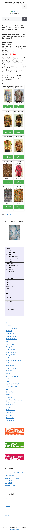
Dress (7, 282)
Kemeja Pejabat (10, 271)
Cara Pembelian (10, 475)
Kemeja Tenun (9, 263)
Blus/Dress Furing (11, 386)
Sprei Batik (8, 297)
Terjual (7, 314)
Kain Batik (8, 248)
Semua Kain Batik (11, 328)
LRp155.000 (19, 182)
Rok (7, 284)
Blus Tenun (8, 280)
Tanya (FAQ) (8, 483)
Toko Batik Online (10, 485)
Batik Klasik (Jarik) (10, 252)
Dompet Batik (9, 305)
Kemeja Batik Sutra (10, 261)
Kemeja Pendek (11, 347)
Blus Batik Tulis (9, 278)
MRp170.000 (18, 131)
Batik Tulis (8, 250)
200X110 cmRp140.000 (8, 207)
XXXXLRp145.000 (19, 106)
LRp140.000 (19, 156)
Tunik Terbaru (6, 516)
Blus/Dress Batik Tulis (12, 384)
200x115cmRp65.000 (19, 207)
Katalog (7, 323)
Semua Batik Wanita (12, 376)
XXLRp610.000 (8, 131)
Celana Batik (9, 301)
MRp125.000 (8, 106)
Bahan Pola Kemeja (12, 336)
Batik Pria (8, 254)
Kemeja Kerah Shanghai (12, 265)
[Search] (24, 19)
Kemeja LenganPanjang (12, 258)
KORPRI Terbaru (10, 309)
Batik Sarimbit (9, 295)
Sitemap (7, 506)
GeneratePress (14, 529)
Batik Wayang (9, 269)
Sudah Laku (8, 214)
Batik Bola (8, 267)
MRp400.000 (8, 156)
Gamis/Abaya (9, 286)
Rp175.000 (8, 183)
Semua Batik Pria (11, 344)
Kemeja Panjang (11, 349)
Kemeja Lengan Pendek (12, 256)
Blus (7, 277)
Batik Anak (8, 292)
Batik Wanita (9, 275)
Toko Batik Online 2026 (13, 3)
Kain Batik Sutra (11, 333)
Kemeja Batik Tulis (10, 260)
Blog (6, 498)
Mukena (8, 294)
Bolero (7, 288)
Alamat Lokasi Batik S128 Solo (14, 473)
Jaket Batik (8, 299)
